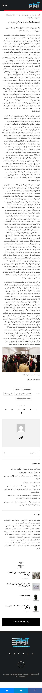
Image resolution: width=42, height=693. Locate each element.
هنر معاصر (36, 543)
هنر (27, 540)
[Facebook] (32, 653)
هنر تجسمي (20, 540)
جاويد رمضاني (26, 389)
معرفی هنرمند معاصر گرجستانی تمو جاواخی (18, 607)
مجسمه (37, 531)
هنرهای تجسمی (34, 546)
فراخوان (7, 529)
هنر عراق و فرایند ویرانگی (31, 482)
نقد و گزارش (20, 15)
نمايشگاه (19, 537)
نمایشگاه (11, 537)
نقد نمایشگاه (35, 537)
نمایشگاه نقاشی (34, 540)
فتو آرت (17, 389)
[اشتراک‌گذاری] (36, 409)
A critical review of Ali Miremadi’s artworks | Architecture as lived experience (24, 497)
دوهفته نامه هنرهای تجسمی (31, 526)
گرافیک (37, 548)
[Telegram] (23, 653)
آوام (39, 15)
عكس (31, 529)
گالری (14, 546)
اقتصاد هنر (15, 520)
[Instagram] (28, 653)
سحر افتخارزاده (16, 526)
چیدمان (20, 546)
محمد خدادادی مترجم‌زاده (23, 398)
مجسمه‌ (23, 531)
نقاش (28, 534)
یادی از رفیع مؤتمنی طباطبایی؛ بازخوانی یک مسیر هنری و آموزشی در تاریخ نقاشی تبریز (21, 503)
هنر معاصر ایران (26, 543)
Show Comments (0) (22, 622)
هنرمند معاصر (9, 543)
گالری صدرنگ (8, 394)
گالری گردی (7, 546)
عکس (13, 529)
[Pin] (24, 409)
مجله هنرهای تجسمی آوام (11, 531)
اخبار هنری (24, 520)
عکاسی (26, 529)
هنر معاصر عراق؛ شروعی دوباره (29, 472)
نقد (33, 15)
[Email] (12, 409)
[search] (4, 453)
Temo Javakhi (24, 596)
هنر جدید (11, 540)
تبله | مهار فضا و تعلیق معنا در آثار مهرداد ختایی (23, 486)
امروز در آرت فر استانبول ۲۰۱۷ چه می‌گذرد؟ (19, 574)
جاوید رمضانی (35, 523)
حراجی (27, 523)
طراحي (7, 526)
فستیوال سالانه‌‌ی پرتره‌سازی (23, 394)
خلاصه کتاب (19, 523)
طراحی (37, 529)
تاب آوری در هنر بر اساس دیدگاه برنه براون (25, 469)
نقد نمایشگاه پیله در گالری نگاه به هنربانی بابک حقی (18, 585)
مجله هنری (36, 534)
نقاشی (23, 534)
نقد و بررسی (28, 15)
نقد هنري (26, 537)
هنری (26, 546)
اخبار (30, 520)
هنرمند (17, 543)
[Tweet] (30, 409)
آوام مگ (36, 520)
